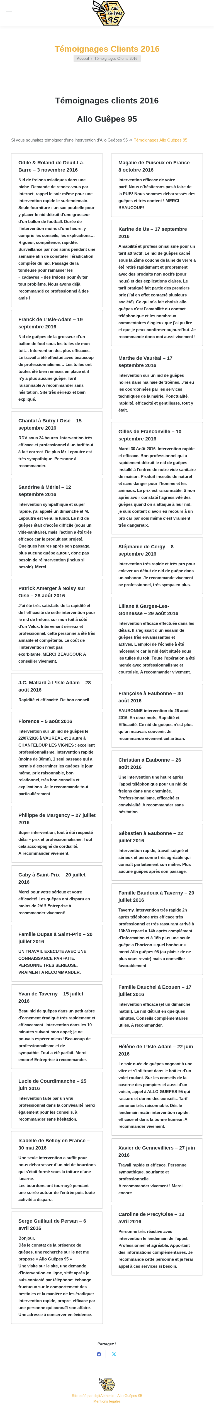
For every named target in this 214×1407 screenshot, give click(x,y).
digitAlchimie (104, 1396)
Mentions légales (107, 1401)
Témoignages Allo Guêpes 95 (160, 140)
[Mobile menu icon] (9, 13)
